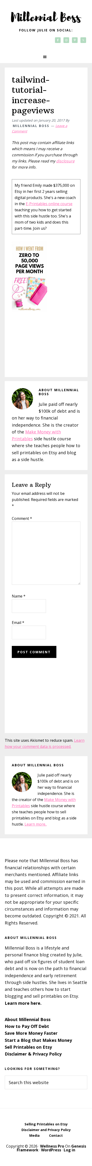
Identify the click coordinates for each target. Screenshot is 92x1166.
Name (18, 596)
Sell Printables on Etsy (28, 1047)
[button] (46, 57)
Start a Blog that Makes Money (38, 1040)
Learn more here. (23, 1003)
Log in (69, 1150)
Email (18, 622)
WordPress (51, 1150)
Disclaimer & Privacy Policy (33, 1054)
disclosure (65, 161)
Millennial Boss (46, 14)
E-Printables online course (49, 203)
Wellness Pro (52, 1146)
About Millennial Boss (27, 1019)
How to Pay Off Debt (27, 1026)
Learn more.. (36, 824)
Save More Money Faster (31, 1033)
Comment (22, 518)
